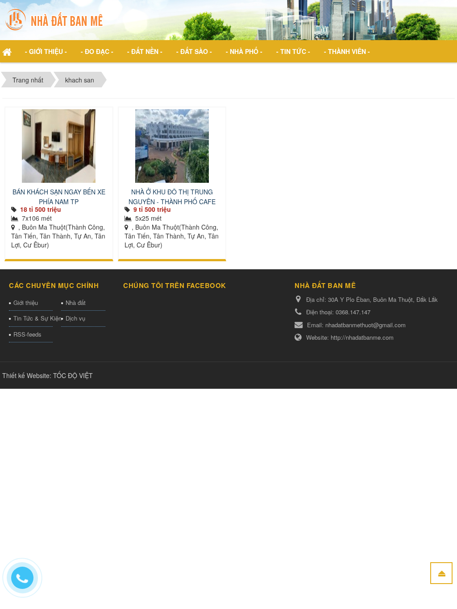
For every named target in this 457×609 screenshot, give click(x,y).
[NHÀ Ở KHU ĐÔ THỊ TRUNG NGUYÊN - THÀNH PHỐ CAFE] (172, 146)
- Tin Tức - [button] (293, 51)
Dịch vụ (75, 318)
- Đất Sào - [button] (194, 51)
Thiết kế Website (26, 375)
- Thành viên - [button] (347, 51)
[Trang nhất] (8, 51)
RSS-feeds (27, 334)
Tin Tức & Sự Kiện (33, 318)
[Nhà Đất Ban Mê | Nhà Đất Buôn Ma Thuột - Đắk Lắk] (55, 19)
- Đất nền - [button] (144, 51)
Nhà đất (76, 302)
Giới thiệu (25, 302)
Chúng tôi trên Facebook (174, 285)
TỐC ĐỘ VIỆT (73, 375)
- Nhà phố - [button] (244, 51)
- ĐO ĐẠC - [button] (97, 51)
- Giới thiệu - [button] (46, 51)
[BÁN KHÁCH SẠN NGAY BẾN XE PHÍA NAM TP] (59, 146)
